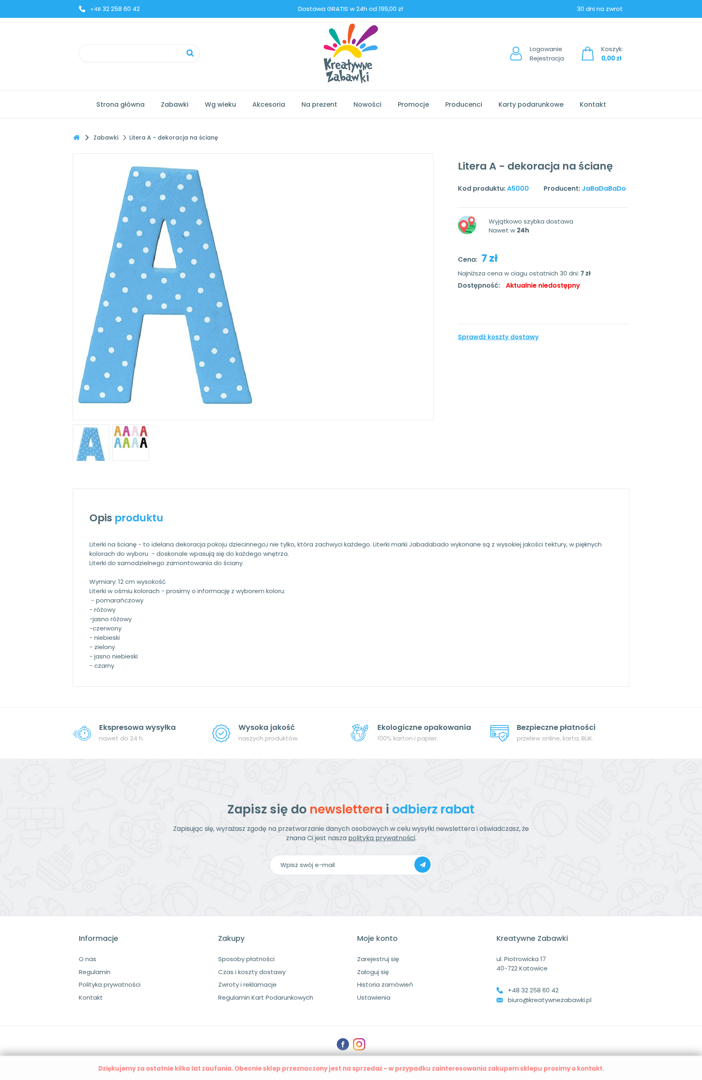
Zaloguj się (373, 972)
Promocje (413, 104)
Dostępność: (479, 285)
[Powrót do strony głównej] (76, 138)
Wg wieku (220, 104)
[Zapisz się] (422, 864)
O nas (87, 959)
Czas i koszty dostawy (252, 972)
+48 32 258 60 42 (533, 990)
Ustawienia (373, 997)
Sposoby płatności (246, 959)
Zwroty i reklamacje (247, 984)
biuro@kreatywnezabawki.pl (550, 1000)
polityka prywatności (381, 838)
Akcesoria (268, 104)
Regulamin (94, 972)
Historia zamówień (385, 984)
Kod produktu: (481, 188)
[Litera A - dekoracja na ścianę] (91, 450)
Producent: (562, 188)
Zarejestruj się (378, 959)
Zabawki (174, 104)
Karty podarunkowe (530, 104)
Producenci (463, 104)
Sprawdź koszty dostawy (498, 337)
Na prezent (319, 104)
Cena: (467, 259)
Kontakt (593, 104)
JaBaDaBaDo (604, 188)
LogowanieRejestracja (547, 53)
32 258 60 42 (115, 8)
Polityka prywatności (110, 984)
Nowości (367, 104)
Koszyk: (612, 53)
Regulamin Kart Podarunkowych (265, 997)
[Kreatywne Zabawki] (350, 53)
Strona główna (120, 104)
